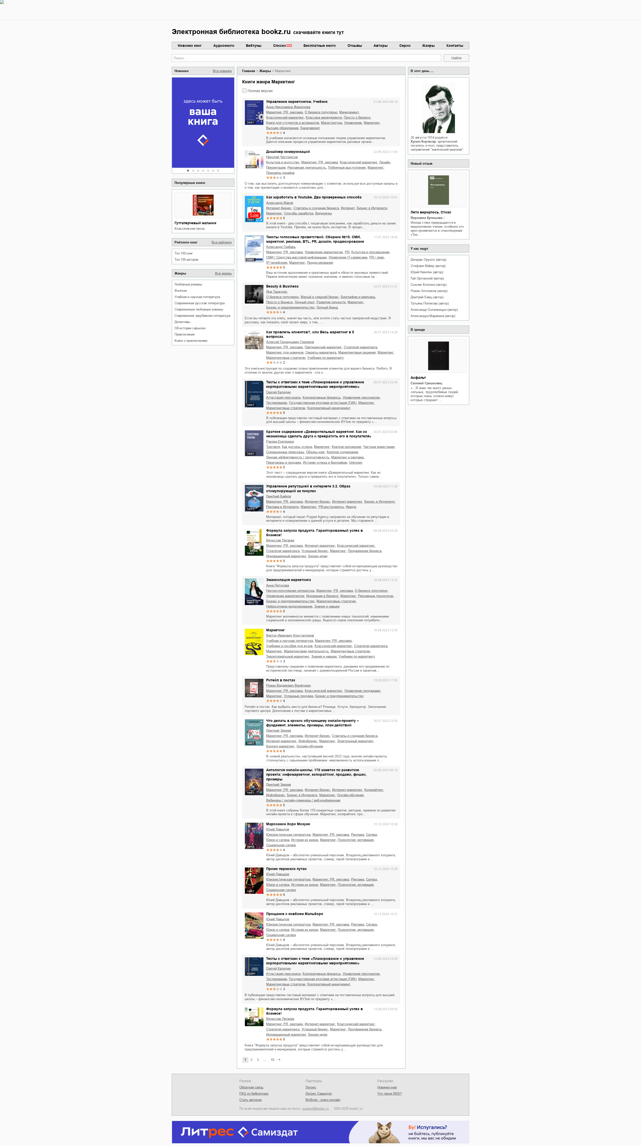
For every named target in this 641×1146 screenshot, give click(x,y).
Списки (279, 46)
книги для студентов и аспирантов (292, 123)
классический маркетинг (285, 117)
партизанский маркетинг (323, 347)
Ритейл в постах (280, 680)
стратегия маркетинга (360, 347)
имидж (351, 507)
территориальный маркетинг (287, 656)
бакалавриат (310, 128)
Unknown (355, 462)
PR (347, 252)
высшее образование (282, 128)
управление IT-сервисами (348, 257)
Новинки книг (190, 46)
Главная (248, 71)
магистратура (331, 123)
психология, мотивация (356, 840)
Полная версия (260, 91)
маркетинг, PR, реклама (284, 112)
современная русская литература (200, 303)
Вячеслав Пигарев (280, 540)
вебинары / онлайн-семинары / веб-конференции (303, 800)
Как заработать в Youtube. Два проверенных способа (314, 197)
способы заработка (298, 213)
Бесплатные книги (319, 46)
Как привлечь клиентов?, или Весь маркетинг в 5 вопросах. (310, 334)
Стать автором (250, 1100)
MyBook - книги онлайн (322, 1100)
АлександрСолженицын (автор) (434, 310)
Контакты (454, 46)
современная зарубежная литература (202, 316)
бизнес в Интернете (372, 208)
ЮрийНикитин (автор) (427, 272)
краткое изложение (346, 447)
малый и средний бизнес (320, 297)
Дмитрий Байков (278, 496)
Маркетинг (275, 630)
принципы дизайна (280, 173)
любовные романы (188, 284)
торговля (273, 447)
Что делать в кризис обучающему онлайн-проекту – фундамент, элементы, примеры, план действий (312, 723)
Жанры (428, 46)
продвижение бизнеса (364, 551)
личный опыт (304, 302)
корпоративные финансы (321, 397)
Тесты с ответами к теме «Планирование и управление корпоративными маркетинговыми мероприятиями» (315, 384)
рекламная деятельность (306, 167)
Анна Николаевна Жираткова (288, 107)
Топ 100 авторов (186, 259)
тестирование (276, 403)
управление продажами (362, 691)
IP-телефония (276, 262)
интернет (348, 208)
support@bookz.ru (315, 1108)
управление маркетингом (324, 252)
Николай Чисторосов (282, 157)
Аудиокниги (223, 46)
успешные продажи (298, 696)
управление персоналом (361, 397)
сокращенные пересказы (285, 452)
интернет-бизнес (278, 208)
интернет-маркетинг (347, 501)
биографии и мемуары (358, 297)
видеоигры (323, 213)
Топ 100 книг (184, 253)
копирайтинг (373, 790)
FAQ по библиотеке (253, 1093)
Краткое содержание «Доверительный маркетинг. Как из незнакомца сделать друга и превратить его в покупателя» (318, 434)
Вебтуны (253, 46)
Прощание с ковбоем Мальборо (294, 914)
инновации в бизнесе (322, 596)
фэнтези (181, 291)
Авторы (381, 46)
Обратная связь (251, 1087)
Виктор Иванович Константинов (290, 635)
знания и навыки (327, 606)
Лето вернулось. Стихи (431, 212)
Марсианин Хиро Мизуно (288, 824)
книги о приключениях (191, 341)
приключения (185, 334)
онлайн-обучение (309, 746)
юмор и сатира (277, 840)
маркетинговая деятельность (306, 651)
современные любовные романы (199, 309)
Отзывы (355, 46)
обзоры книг (315, 452)
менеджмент (349, 112)
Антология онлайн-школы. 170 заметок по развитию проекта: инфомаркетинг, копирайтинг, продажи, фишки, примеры (316, 774)
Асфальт (418, 378)
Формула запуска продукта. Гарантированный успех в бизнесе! (314, 532)
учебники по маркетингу (325, 358)
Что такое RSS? (389, 1093)
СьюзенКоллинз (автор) (428, 284)
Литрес (310, 1087)
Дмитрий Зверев (278, 730)
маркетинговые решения (357, 352)
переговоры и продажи (283, 462)
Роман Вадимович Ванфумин (288, 685)
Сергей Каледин (278, 392)
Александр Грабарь (281, 247)
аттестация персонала (283, 397)
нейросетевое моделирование (289, 606)
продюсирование (320, 262)
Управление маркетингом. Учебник (297, 102)
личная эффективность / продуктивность (297, 457)
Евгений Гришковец (426, 383)
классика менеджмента (324, 117)
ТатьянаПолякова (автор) (429, 303)
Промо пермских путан (286, 869)
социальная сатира (281, 845)
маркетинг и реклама (347, 457)
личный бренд (327, 307)
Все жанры (223, 273)
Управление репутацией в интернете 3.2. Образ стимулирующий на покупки (308, 488)
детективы (182, 322)
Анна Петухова (277, 585)
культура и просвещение (370, 252)
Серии (405, 46)
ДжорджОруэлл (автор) (428, 259)
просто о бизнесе (357, 117)
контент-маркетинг (280, 746)
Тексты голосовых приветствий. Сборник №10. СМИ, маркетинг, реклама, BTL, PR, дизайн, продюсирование (315, 239)
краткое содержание (342, 452)
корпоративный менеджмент (329, 408)
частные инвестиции (378, 447)
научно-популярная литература (290, 591)
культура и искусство (282, 162)
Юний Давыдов (277, 829)
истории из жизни (304, 840)
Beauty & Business (282, 286)
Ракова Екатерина (280, 441)
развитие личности (331, 302)
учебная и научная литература (197, 297)
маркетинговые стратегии (285, 358)
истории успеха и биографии (325, 462)
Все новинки (222, 71)
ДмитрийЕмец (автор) (427, 297)
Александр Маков (279, 203)
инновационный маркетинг (286, 556)
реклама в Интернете (282, 507)
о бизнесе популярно (321, 112)
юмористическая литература (288, 834)
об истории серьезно (190, 328)
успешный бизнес (314, 551)
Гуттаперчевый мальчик (195, 223)
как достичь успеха (297, 447)
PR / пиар (376, 257)
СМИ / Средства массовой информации (296, 257)
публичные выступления (347, 167)
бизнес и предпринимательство (290, 307)
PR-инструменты (331, 507)
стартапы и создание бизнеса (316, 208)
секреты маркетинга (320, 352)
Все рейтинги (222, 242)
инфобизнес (307, 741)
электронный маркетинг (355, 741)
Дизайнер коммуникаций (288, 152)
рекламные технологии (375, 596)
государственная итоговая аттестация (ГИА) (322, 403)
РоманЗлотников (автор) (429, 291)
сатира (371, 834)
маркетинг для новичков (284, 352)
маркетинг (372, 123)
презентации (275, 167)
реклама (357, 834)
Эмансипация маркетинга (288, 580)
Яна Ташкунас (276, 292)
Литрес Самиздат (318, 1093)
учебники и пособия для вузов (289, 646)
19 (272, 1060)
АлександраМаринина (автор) (433, 316)
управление (353, 123)
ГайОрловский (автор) (427, 278)
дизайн (384, 162)
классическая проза (189, 228)
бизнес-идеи (317, 556)
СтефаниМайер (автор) (428, 266)
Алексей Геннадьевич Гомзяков (290, 342)
